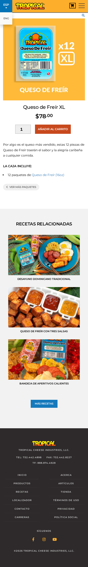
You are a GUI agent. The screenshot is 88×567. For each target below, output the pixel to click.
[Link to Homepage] (31, 5)
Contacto (22, 508)
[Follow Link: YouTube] (55, 540)
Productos (22, 483)
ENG (6, 18)
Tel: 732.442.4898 (29, 457)
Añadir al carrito (53, 129)
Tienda (66, 491)
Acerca (66, 475)
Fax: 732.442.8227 (59, 457)
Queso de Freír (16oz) (48, 175)
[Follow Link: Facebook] (33, 540)
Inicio (22, 475)
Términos (66, 500)
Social (66, 517)
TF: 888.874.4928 (44, 462)
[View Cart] (72, 5)
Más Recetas (44, 403)
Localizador (22, 500)
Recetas (22, 491)
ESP (6, 5)
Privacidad (66, 508)
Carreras (22, 517)
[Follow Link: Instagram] (44, 540)
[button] (84, 15)
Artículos (66, 483)
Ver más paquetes (22, 187)
